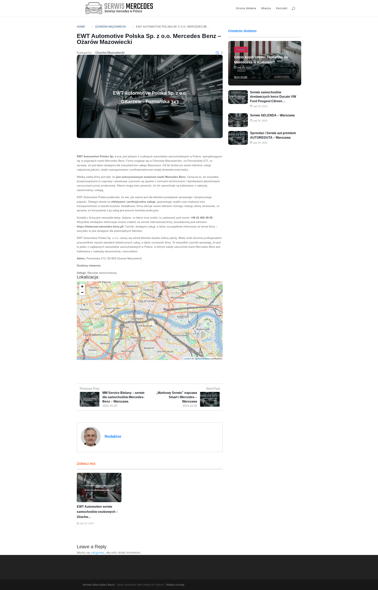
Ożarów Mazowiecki (110, 26)
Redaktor (113, 436)
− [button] (82, 292)
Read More (240, 77)
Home (81, 26)
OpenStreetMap (202, 358)
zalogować (98, 552)
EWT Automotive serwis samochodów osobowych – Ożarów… (97, 512)
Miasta (266, 8)
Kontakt (281, 8)
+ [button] (82, 286)
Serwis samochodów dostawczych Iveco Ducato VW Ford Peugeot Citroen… (273, 97)
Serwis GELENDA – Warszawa (272, 115)
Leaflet (187, 358)
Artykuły (241, 49)
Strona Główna (246, 8)
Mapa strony (175, 584)
